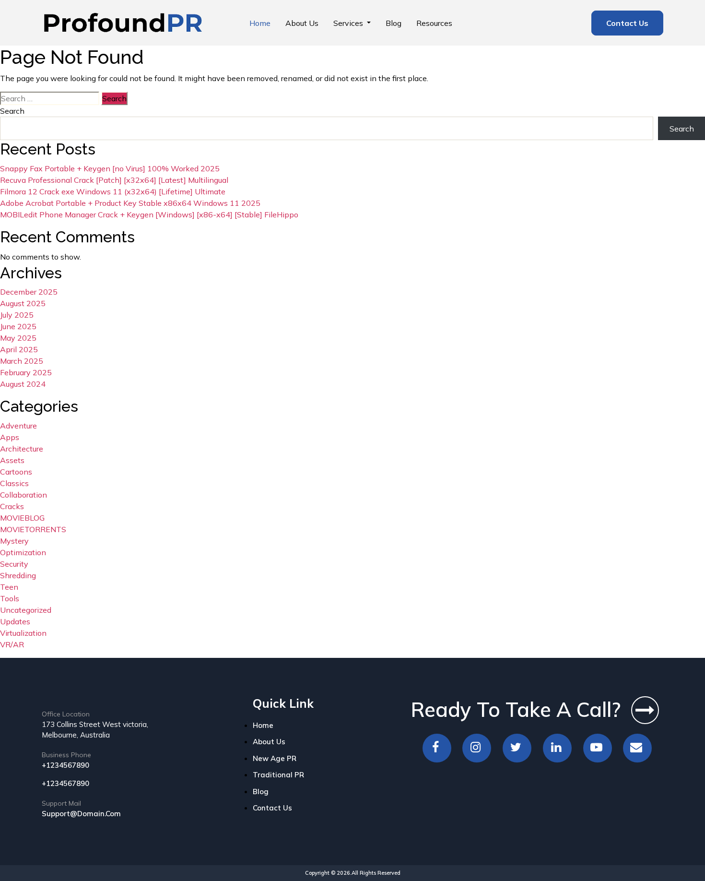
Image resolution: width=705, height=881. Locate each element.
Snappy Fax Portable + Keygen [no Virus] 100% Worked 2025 (110, 168)
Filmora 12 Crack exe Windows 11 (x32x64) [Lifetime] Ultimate (112, 191)
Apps (9, 437)
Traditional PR (278, 774)
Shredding (18, 575)
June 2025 (18, 326)
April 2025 (19, 349)
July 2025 (17, 315)
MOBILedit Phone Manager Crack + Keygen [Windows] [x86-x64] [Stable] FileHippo (149, 214)
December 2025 (29, 292)
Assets (12, 460)
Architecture (21, 448)
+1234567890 (65, 765)
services (349, 23)
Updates (15, 621)
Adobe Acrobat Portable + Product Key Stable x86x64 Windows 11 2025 (130, 203)
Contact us (627, 23)
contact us (272, 807)
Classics (14, 483)
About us (301, 23)
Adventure (18, 425)
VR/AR (12, 644)
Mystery (14, 541)
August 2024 (23, 384)
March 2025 (21, 361)
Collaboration (23, 495)
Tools (9, 598)
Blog (393, 23)
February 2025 (26, 372)
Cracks (12, 506)
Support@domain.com (81, 813)
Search (12, 111)
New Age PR (274, 758)
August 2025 (23, 303)
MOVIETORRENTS (33, 529)
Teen (9, 587)
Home (259, 23)
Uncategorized (25, 610)
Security (14, 564)
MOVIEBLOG (22, 518)
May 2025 (18, 338)
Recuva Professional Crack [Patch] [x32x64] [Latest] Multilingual (114, 180)
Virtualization (23, 633)
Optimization (23, 552)
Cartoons (16, 471)
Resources (434, 23)
